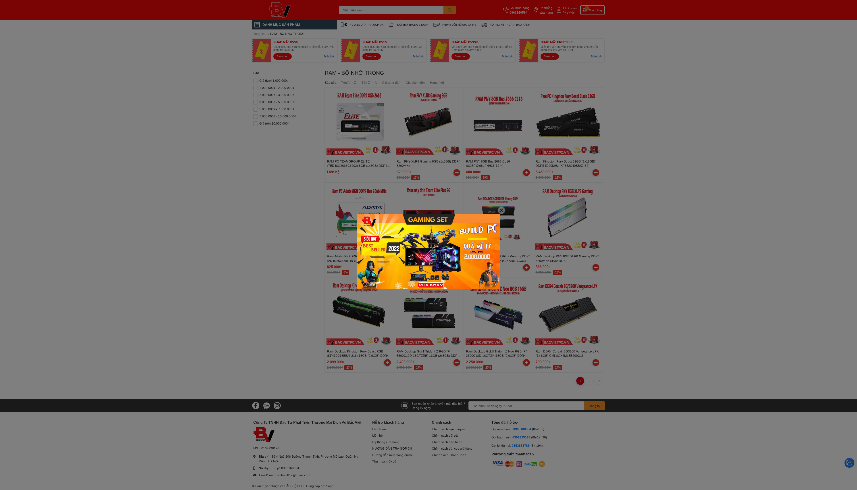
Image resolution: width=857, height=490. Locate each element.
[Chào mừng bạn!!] (428, 251)
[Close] (501, 210)
